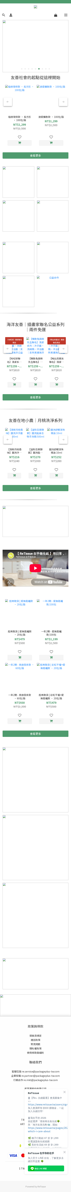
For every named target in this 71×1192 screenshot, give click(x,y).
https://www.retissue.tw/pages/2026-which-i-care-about (49, 1129)
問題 (38, 1044)
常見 (33, 1044)
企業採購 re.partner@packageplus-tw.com (35, 1075)
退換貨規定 (35, 1035)
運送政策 (35, 1040)
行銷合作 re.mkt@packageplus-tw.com (35, 1080)
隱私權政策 (35, 1048)
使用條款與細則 (35, 1052)
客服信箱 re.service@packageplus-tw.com (35, 1071)
